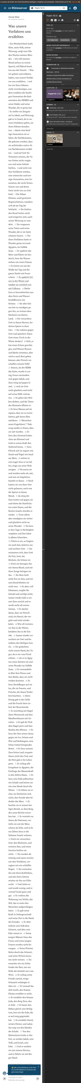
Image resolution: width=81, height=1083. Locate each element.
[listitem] (62, 72)
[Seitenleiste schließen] (43, 549)
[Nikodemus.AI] (4, 1073)
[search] (47, 8)
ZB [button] (64, 8)
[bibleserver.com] (17, 8)
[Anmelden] (75, 8)
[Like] (47, 20)
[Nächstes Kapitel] (37, 1078)
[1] (26, 424)
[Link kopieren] (59, 20)
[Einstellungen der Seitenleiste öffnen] (74, 20)
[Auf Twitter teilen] (55, 20)
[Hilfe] (77, 20)
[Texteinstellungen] (70, 8)
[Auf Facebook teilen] (51, 20)
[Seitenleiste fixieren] (43, 14)
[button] (79, 2)
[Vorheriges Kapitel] (4, 1078)
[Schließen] (38, 1067)
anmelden (59, 31)
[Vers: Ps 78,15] (60, 15)
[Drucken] (62, 20)
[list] (62, 77)
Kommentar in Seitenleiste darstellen (62, 68)
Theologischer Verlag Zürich (17, 19)
